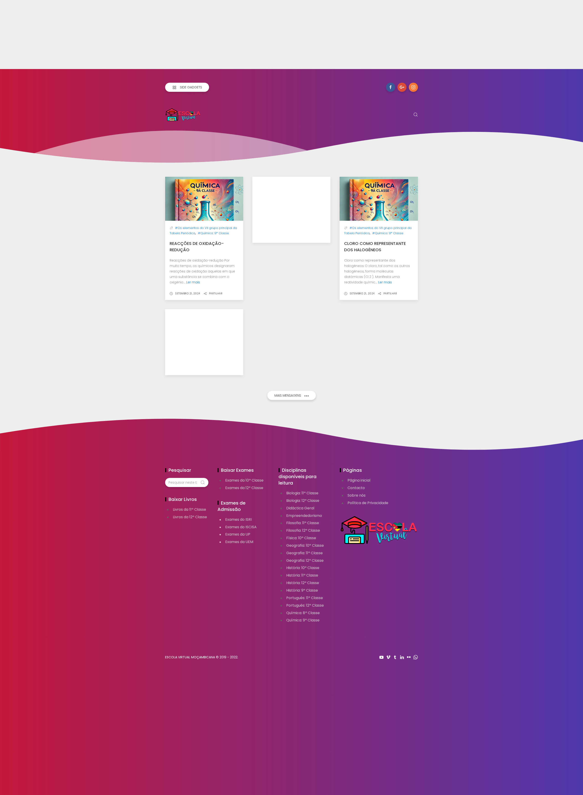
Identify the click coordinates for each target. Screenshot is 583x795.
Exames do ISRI (238, 519)
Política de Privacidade (368, 502)
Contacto (356, 487)
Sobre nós (357, 495)
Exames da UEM (239, 541)
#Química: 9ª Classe (213, 233)
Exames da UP (237, 534)
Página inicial (359, 480)
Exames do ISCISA (241, 527)
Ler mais (193, 282)
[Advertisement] (136, 37)
